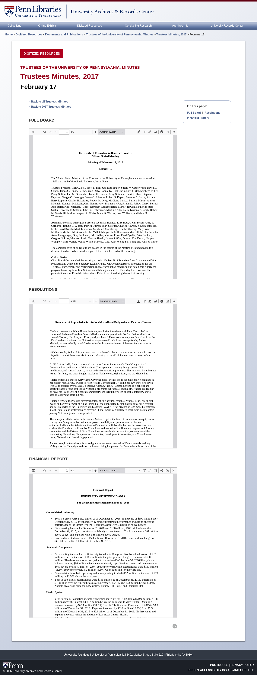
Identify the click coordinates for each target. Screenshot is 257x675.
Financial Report (198, 117)
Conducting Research (138, 25)
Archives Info (180, 25)
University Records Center (227, 25)
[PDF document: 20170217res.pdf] (103, 373)
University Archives (76, 654)
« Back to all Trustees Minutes (48, 101)
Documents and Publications (64, 34)
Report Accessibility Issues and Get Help (221, 670)
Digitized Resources (89, 25)
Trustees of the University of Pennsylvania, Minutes (119, 34)
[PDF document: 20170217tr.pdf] (103, 204)
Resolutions (212, 112)
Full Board (194, 112)
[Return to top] (175, 626)
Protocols (219, 665)
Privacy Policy (242, 665)
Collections (14, 25)
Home (9, 34)
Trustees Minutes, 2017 (171, 34)
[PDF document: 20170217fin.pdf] (103, 542)
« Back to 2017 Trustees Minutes (50, 106)
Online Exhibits (47, 25)
